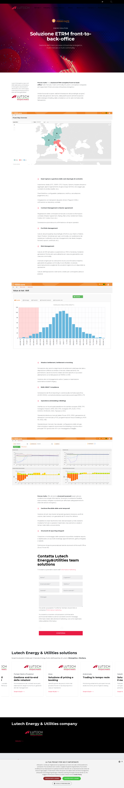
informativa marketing (68, 569)
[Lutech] (20, 7)
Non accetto (67, 628)
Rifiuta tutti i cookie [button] (52, 778)
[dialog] (62, 773)
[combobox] (119, 762)
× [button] (122, 761)
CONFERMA (60, 633)
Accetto (44, 628)
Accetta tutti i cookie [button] (72, 778)
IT (102, 2)
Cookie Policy (78, 774)
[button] (62, 783)
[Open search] (111, 2)
